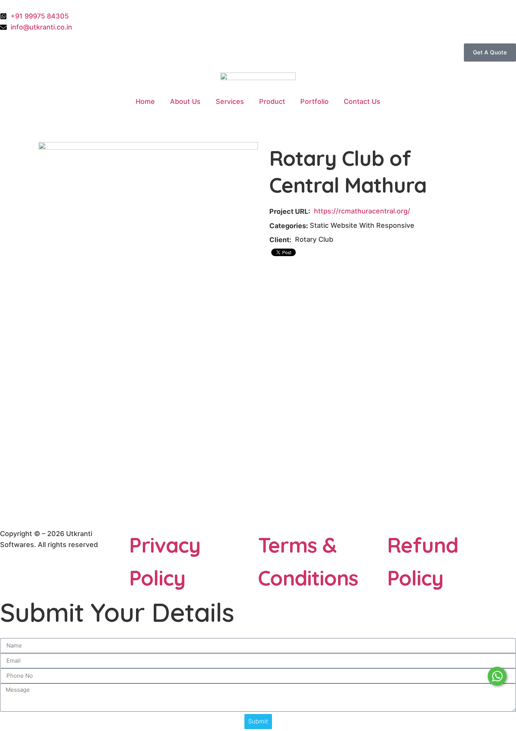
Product (272, 101)
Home (145, 101)
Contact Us (362, 101)
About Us (185, 101)
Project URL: (289, 211)
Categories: (288, 226)
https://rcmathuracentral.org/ (362, 211)
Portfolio (314, 101)
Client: (280, 240)
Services (230, 101)
